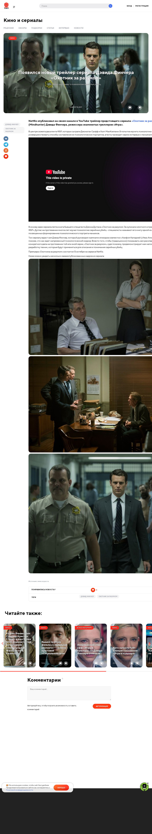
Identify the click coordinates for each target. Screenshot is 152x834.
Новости (78, 28)
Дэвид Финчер (12, 124)
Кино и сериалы (23, 20)
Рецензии (9, 28)
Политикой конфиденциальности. (19, 790)
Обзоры (22, 28)
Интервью (64, 28)
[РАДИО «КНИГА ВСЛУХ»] (144, 786)
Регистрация (141, 6)
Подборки (36, 28)
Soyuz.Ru (6, 5)
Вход (129, 6)
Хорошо (61, 788)
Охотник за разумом (10, 130)
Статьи (50, 28)
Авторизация (102, 706)
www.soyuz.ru (43, 581)
